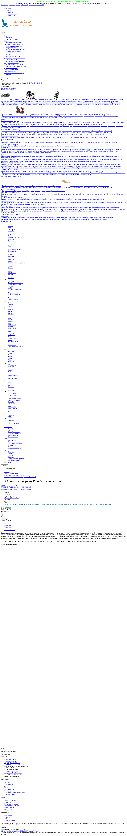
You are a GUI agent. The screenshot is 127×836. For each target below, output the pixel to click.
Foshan (10, 254)
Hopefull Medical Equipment (16, 263)
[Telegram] (10, 508)
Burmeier (11, 241)
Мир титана (12, 395)
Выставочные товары (11, 39)
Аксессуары (8, 74)
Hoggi (10, 261)
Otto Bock (11, 306)
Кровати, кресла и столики (13, 59)
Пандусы (7, 54)
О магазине (8, 427)
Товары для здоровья (11, 69)
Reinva (10, 323)
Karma (10, 271)
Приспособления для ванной (13, 64)
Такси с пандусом (6, 5)
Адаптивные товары (10, 68)
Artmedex (11, 231)
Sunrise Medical (13, 341)
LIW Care (11, 278)
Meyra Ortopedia (13, 293)
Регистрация (12, 15)
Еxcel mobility (12, 378)
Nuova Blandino (13, 298)
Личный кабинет (9, 784)
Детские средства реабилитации (14, 58)
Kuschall (10, 274)
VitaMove (11, 360)
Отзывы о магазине (14, 433)
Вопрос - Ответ (9, 530)
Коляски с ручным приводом (13, 44)
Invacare (10, 268)
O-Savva (10, 303)
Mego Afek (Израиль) (14, 289)
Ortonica (10, 304)
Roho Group (12, 328)
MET (9, 291)
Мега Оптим (12, 393)
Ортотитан (11, 403)
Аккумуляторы (17, 5)
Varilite (10, 353)
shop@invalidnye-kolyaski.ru (13, 773)
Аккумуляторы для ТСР (8, 88)
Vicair (10, 356)
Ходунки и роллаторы (11, 63)
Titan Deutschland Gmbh (15, 346)
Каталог (6, 86)
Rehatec (10, 321)
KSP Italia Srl (12, 273)
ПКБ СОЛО (12, 407)
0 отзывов (7, 494)
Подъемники (8, 53)
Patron (10, 313)
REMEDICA (12, 325)
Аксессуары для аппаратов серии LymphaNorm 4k (20, 477)
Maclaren (11, 281)
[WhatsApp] (8, 508)
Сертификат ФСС (38, 5)
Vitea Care (11, 361)
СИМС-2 (11, 415)
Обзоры (10, 453)
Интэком (11, 387)
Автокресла (8, 37)
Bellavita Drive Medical (15, 237)
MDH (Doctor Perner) (14, 284)
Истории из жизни (14, 460)
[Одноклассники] (3, 508)
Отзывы (10, 455)
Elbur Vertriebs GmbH (14, 249)
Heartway (11, 259)
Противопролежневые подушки (14, 49)
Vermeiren (11, 355)
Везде (6, 36)
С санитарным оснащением (13, 46)
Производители (6, 221)
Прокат (29, 5)
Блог (5, 450)
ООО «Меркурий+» (14, 398)
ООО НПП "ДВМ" (14, 400)
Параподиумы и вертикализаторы (15, 66)
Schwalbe (11, 333)
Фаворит (11, 420)
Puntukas (11, 315)
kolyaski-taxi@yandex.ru (11, 771)
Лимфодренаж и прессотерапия (14, 475)
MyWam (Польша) (14, 294)
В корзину (4, 519)
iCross (10, 266)
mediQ (10, 288)
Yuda (9, 372)
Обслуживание (13, 447)
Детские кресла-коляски (12, 56)
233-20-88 (36, 83)
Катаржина (11, 390)
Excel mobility (12, 251)
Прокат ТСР (12, 440)
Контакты (7, 462)
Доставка (11, 428)
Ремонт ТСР (12, 445)
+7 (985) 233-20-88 (10, 761)
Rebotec (10, 320)
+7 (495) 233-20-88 (10, 759)
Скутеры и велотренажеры (12, 51)
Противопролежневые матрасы (14, 61)
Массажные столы (10, 71)
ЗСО (9, 382)
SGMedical (11, 335)
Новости (11, 452)
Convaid (10, 246)
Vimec (10, 358)
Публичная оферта (10, 794)
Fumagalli (11, 256)
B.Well (10, 234)
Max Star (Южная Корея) (16, 283)
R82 (9, 318)
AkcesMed (11, 229)
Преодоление (12, 408)
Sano (9, 331)
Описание (7, 525)
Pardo (10, 311)
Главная (6, 472)
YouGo (10, 370)
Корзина (7, 782)
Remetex (10, 326)
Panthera (10, 309)
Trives (10, 348)
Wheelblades (12, 365)
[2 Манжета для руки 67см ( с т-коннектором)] (16, 486)
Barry (10, 236)
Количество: (5, 511)
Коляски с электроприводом (13, 42)
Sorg (9, 336)
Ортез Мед (11, 402)
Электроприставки (10, 48)
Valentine (11, 351)
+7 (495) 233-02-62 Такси (12, 763)
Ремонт (24, 5)
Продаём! (11, 457)
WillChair (11, 366)
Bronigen (11, 239)
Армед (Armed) (13, 375)
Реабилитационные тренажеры (14, 73)
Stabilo (10, 340)
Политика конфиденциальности (14, 792)
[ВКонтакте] (1, 508)
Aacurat (10, 226)
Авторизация (12, 14)
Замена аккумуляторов (15, 443)
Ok (6, 834)
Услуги (6, 438)
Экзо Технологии (13, 423)
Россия (10, 412)
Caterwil (10, 244)
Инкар (10, 385)
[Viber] (6, 508)
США (10, 417)
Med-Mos (11, 286)
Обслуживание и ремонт (16, 458)
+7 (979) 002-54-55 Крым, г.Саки (14, 764)
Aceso (10, 227)
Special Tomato (12, 338)
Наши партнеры (13, 437)
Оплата (10, 430)
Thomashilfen (12, 345)
